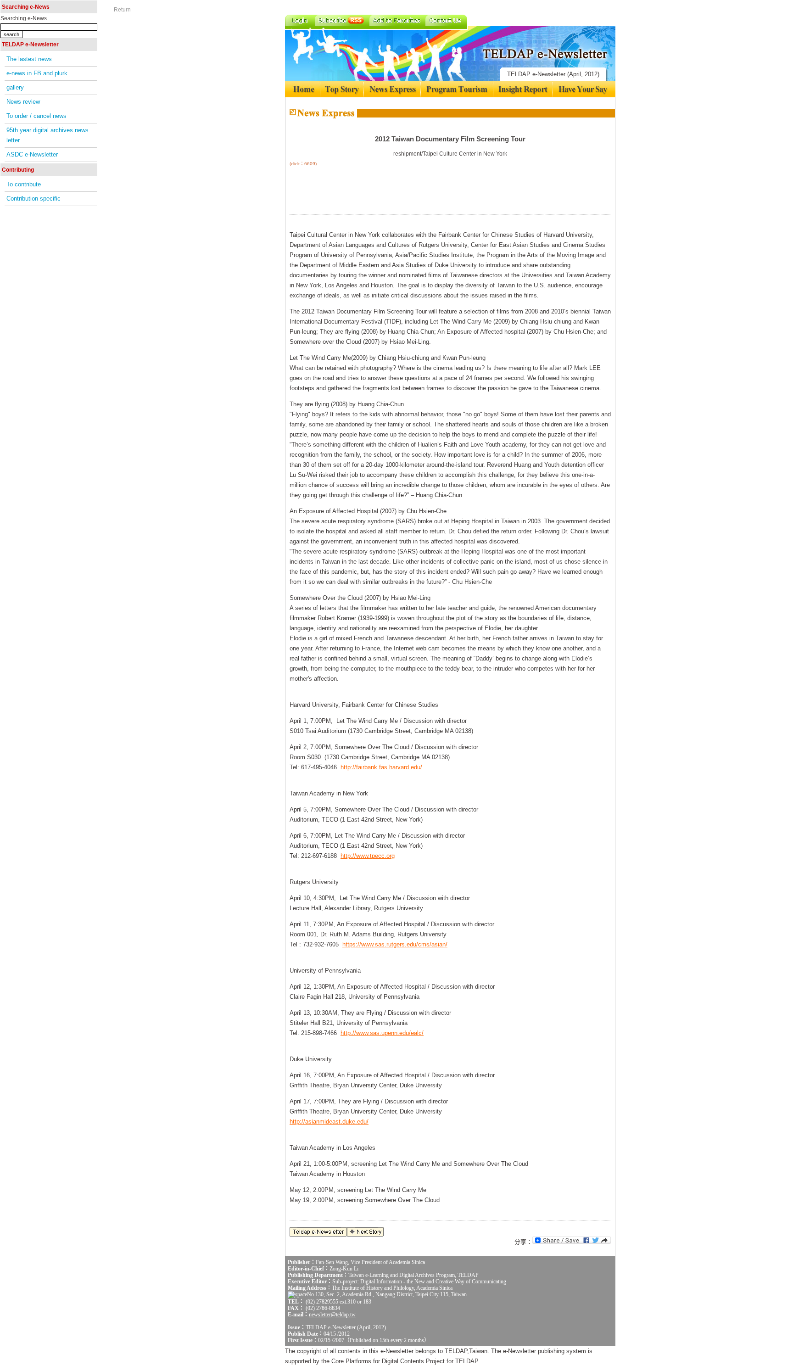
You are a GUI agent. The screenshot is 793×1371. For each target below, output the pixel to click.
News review (23, 101)
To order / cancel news (36, 115)
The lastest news (29, 59)
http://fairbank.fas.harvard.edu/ (381, 767)
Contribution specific (33, 198)
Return (122, 9)
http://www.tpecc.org (368, 855)
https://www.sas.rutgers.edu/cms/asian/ (394, 944)
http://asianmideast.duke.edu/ (329, 1121)
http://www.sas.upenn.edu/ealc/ (382, 1033)
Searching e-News (23, 18)
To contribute (23, 184)
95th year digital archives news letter (47, 135)
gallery (15, 87)
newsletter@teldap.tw (332, 1314)
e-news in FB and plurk (36, 73)
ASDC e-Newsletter (32, 154)
